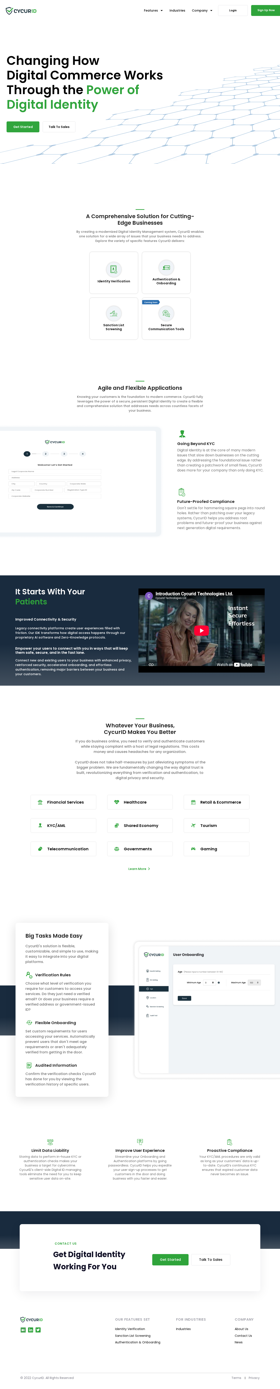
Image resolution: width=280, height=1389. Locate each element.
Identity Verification (130, 1329)
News (239, 1342)
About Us (241, 1329)
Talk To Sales (59, 127)
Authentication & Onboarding (137, 1342)
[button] (153, 10)
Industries (183, 1329)
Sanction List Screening (132, 1336)
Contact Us (243, 1336)
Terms (236, 1378)
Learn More (137, 869)
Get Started (23, 127)
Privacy (254, 1378)
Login (233, 10)
